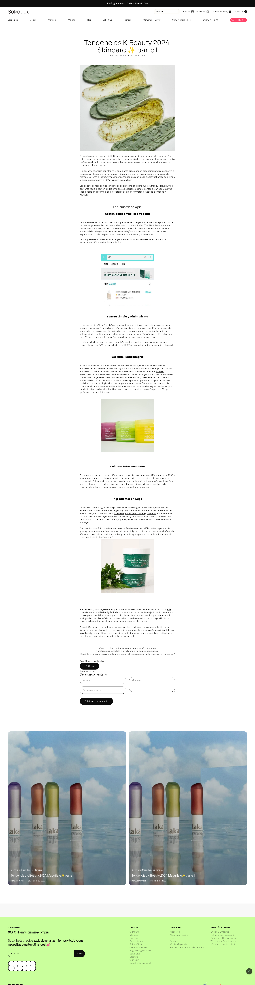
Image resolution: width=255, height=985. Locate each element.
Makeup (133, 935)
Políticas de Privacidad (222, 935)
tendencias (99, 661)
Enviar (79, 953)
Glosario (133, 957)
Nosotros (175, 932)
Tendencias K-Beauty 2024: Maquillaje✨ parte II (42, 875)
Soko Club (134, 953)
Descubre (175, 927)
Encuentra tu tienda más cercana (187, 947)
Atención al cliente (220, 927)
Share (91, 666)
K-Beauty (89, 661)
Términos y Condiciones (223, 941)
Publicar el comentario (96, 701)
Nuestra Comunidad (140, 963)
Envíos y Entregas (220, 932)
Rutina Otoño (136, 944)
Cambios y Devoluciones (224, 938)
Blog (172, 938)
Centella (169, 531)
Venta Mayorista (178, 944)
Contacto (175, 941)
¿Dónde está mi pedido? (223, 944)
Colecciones (136, 941)
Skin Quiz (134, 960)
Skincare (134, 932)
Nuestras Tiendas (179, 935)
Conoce (133, 927)
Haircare (133, 938)
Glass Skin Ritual (138, 947)
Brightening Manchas (140, 950)
